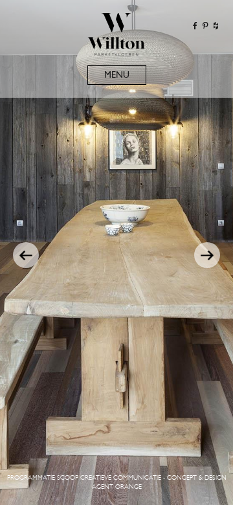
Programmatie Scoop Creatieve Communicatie (84, 478)
